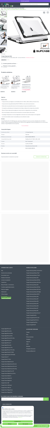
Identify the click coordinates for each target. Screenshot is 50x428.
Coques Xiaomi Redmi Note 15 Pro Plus (9, 368)
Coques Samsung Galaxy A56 (32, 296)
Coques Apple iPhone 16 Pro (7, 335)
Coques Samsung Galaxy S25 (32, 284)
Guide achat (4, 291)
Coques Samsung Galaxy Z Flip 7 (33, 272)
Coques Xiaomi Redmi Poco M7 (7, 371)
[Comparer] (44, 12)
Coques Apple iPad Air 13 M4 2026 (8, 354)
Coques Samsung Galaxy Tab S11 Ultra (34, 270)
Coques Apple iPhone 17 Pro (7, 347)
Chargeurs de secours (30, 348)
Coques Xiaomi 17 (5, 356)
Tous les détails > (25, 125)
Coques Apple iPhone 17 (6, 342)
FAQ (2, 270)
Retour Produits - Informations (7, 284)
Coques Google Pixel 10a (31, 315)
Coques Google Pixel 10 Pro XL (32, 320)
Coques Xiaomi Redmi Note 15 (7, 361)
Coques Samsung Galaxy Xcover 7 (33, 312)
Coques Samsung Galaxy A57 (32, 298)
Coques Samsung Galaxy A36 (32, 301)
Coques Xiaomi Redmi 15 (6, 375)
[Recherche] (21, 4)
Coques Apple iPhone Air (6, 345)
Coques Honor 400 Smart (6, 385)
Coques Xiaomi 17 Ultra (6, 359)
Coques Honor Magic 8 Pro (6, 392)
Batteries (28, 346)
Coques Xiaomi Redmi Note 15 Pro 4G (9, 366)
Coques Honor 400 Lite (6, 387)
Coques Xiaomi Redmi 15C (6, 378)
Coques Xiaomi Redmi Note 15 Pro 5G (9, 364)
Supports (28, 341)
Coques (27, 332)
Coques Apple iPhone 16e (6, 331)
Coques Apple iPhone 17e (6, 340)
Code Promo (3, 282)
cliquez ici (20, 417)
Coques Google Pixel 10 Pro (31, 322)
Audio (27, 344)
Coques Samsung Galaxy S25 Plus (33, 287)
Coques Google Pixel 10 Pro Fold (32, 317)
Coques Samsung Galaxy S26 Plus (33, 280)
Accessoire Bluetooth (30, 351)
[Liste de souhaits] (8, 6)
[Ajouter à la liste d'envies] (47, 12)
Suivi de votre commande (6, 272)
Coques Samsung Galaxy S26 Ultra (33, 282)
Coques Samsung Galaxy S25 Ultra (33, 289)
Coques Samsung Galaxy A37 (32, 303)
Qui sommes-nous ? (5, 275)
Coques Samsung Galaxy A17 (32, 308)
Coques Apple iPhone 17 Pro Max (8, 349)
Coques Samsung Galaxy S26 (32, 277)
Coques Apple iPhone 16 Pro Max (8, 338)
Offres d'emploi (4, 294)
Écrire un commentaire (41, 156)
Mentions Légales (5, 289)
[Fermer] (49, 8)
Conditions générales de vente (7, 287)
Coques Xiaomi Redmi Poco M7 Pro (8, 373)
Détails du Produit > (30, 57)
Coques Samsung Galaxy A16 (32, 310)
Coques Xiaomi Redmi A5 (6, 380)
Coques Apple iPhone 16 (6, 328)
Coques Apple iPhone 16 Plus (7, 333)
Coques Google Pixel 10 (31, 324)
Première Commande (5, 277)
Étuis (27, 334)
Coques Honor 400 (5, 382)
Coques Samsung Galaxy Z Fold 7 (33, 275)
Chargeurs (28, 339)
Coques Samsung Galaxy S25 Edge (33, 291)
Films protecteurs (29, 336)
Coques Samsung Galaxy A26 (32, 305)
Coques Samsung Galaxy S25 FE (32, 294)
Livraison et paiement (5, 280)
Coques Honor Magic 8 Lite (6, 389)
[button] (5, 81)
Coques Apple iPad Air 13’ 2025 (7, 352)
